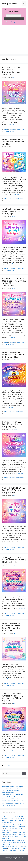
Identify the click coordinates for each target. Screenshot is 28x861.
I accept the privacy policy (14, 22)
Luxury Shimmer (9, 4)
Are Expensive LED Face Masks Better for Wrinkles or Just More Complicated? (14, 282)
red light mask (20, 129)
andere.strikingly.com (8, 840)
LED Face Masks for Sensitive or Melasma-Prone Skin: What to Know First (12, 627)
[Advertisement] (14, 40)
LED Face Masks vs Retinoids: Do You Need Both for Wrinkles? (13, 354)
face (10, 129)
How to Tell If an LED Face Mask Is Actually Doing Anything (12, 424)
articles (6, 129)
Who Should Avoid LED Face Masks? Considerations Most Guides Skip (12, 71)
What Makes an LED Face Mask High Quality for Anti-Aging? (13, 211)
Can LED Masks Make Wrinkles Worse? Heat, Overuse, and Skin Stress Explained (13, 697)
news (13, 129)
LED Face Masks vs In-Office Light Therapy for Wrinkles (13, 141)
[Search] (24, 773)
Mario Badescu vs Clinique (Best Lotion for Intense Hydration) (13, 820)
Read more (11, 124)
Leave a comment (9, 131)
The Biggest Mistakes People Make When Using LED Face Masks (14, 559)
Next (9, 765)
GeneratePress (14, 858)
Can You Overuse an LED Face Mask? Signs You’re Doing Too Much (13, 490)
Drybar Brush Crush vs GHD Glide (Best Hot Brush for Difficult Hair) (13, 842)
